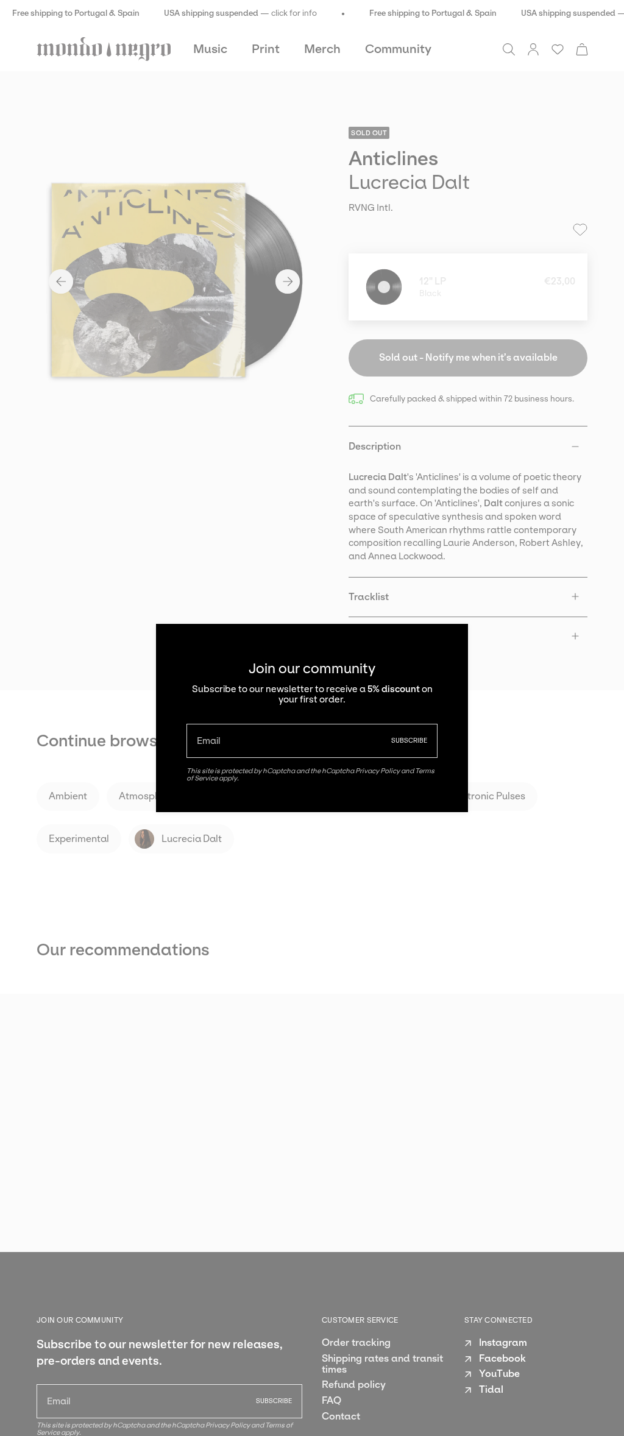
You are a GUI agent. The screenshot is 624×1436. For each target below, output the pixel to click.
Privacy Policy (377, 770)
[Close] (450, 642)
